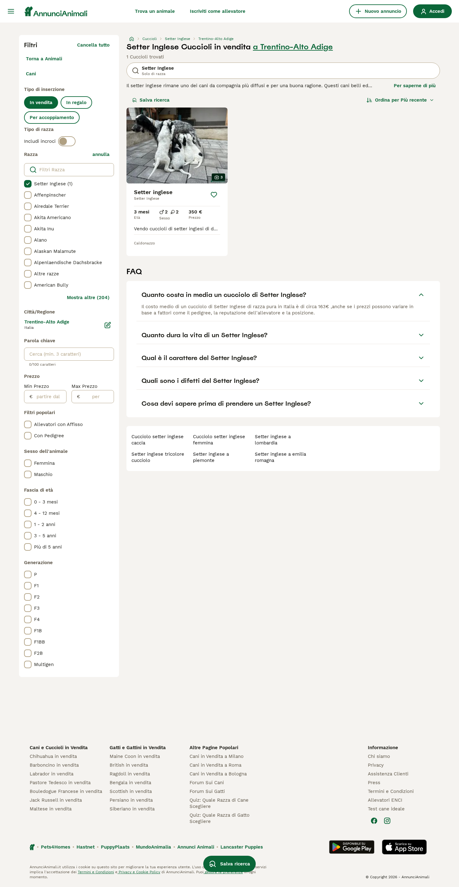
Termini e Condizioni (391, 791)
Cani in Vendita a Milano (217, 756)
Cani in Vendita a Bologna (218, 774)
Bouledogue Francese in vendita (66, 791)
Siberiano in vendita (132, 809)
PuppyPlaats (115, 847)
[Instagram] (387, 820)
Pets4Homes (55, 847)
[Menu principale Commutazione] (11, 11)
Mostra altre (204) (88, 297)
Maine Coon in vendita (135, 756)
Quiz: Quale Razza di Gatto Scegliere (219, 818)
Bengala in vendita (130, 782)
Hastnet (85, 847)
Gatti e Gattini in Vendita (138, 747)
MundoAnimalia (153, 847)
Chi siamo (379, 756)
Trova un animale (155, 11)
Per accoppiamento (52, 117)
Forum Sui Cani (207, 782)
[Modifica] (107, 325)
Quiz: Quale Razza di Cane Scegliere (219, 803)
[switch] (67, 141)
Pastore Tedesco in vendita (60, 782)
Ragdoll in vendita (130, 774)
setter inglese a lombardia (273, 440)
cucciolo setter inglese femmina (219, 440)
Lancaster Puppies (241, 847)
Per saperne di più (415, 85)
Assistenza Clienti (388, 774)
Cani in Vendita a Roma (215, 765)
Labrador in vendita (51, 774)
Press (374, 782)
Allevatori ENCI (385, 800)
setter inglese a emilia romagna (280, 457)
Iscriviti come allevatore (217, 11)
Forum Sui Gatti (207, 791)
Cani (31, 74)
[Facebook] (374, 820)
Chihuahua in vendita (53, 756)
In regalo (76, 102)
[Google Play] (351, 846)
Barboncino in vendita (54, 765)
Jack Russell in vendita (56, 800)
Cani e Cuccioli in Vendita (59, 747)
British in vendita (129, 765)
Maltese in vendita (51, 809)
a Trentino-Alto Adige (293, 47)
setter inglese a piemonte (211, 457)
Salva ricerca (155, 100)
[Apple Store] (404, 846)
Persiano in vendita (131, 800)
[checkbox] (28, 184)
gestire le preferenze (223, 872)
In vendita (41, 102)
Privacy (376, 765)
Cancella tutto (93, 45)
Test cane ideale (386, 809)
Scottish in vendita (131, 791)
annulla (101, 154)
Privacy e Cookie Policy (138, 872)
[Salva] (214, 194)
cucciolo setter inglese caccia (157, 440)
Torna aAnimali (44, 59)
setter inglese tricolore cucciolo (157, 457)
